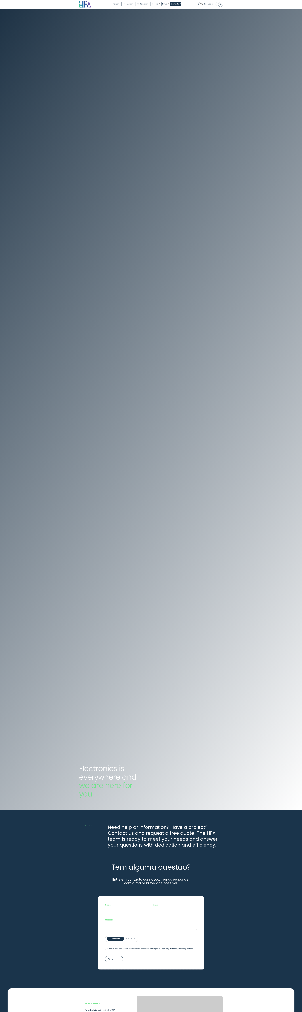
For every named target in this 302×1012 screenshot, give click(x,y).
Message (109, 919)
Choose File (115, 939)
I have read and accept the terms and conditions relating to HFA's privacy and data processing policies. (151, 949)
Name (108, 905)
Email (155, 905)
